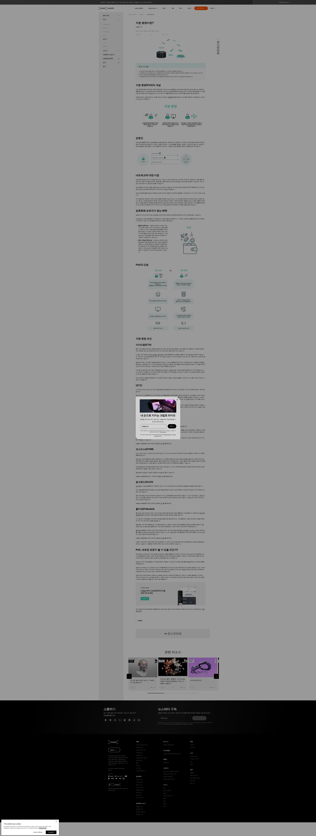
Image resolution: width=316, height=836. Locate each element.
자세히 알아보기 (163, 432)
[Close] (56, 821)
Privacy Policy (168, 434)
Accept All (51, 832)
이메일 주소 (145, 426)
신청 (171, 426)
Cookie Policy (42, 828)
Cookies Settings (37, 832)
